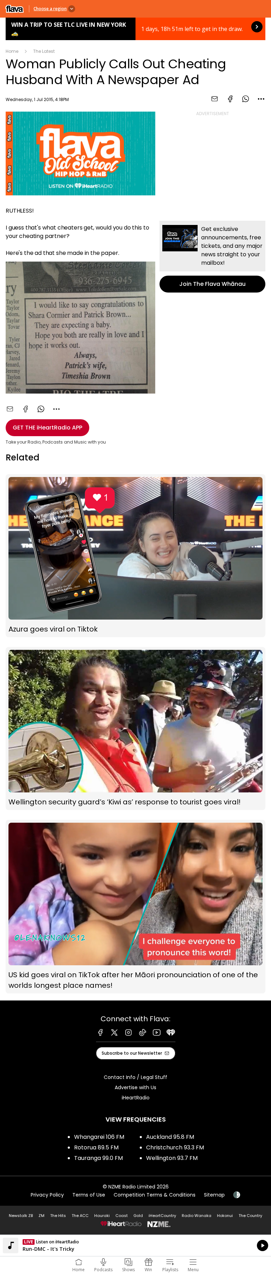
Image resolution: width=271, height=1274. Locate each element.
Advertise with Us (135, 1087)
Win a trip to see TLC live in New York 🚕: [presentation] (135, 29)
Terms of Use (88, 1194)
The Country (250, 1215)
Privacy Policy (47, 1194)
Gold (138, 1215)
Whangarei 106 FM (99, 1137)
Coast (121, 1215)
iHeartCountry (162, 1215)
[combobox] (261, 99)
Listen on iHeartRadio (135, 1245)
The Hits (58, 1215)
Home (12, 51)
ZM (41, 1215)
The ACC (80, 1215)
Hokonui (225, 1215)
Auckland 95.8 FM (170, 1137)
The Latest (44, 51)
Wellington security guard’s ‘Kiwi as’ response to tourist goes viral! (135, 728)
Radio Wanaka (196, 1215)
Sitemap (214, 1194)
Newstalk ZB (21, 1215)
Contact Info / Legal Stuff (135, 1077)
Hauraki (102, 1215)
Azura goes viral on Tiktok (135, 555)
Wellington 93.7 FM (172, 1158)
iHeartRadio (136, 1097)
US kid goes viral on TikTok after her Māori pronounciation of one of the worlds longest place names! (135, 906)
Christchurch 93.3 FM (175, 1147)
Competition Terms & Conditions (154, 1194)
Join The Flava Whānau (212, 257)
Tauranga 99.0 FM (98, 1158)
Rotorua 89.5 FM (96, 1147)
